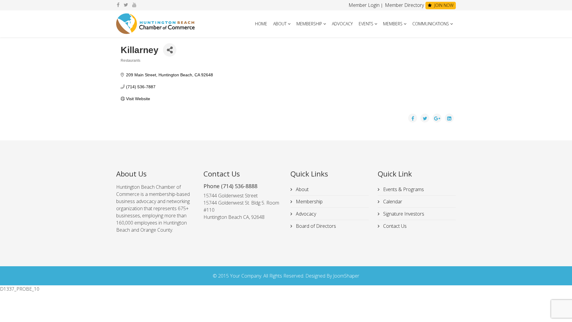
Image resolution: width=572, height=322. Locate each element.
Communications (430, 24)
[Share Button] (169, 50)
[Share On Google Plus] (437, 118)
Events (366, 24)
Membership (309, 24)
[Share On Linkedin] (449, 118)
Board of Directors (315, 226)
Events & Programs (403, 189)
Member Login (364, 5)
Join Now (443, 5)
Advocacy (342, 24)
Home (261, 24)
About (280, 24)
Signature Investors (403, 213)
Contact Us (394, 226)
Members (392, 24)
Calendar (392, 201)
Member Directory (404, 5)
